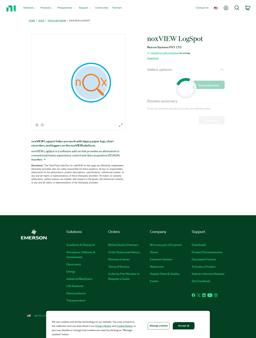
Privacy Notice (103, 326)
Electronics (73, 264)
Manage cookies (159, 325)
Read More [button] (36, 159)
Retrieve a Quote (119, 259)
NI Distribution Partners (123, 245)
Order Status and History (124, 252)
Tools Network (57, 20)
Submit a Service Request (208, 273)
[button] (79, 82)
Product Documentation (207, 252)
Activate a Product (204, 266)
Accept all (183, 325)
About (154, 252)
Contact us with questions (164, 53)
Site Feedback (201, 281)
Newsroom (157, 266)
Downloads (199, 245)
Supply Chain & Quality (165, 273)
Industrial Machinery (79, 279)
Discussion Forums (204, 259)
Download (152, 58)
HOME (32, 20)
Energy (70, 271)
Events (154, 281)
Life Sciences (74, 286)
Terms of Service (118, 266)
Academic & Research (80, 245)
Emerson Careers (161, 259)
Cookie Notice (125, 326)
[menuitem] (29, 8)
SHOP (41, 20)
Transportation (76, 300)
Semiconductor (76, 293)
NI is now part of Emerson (166, 245)
